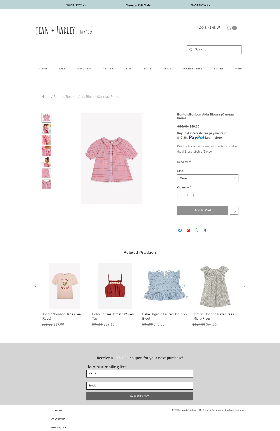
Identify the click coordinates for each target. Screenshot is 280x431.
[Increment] (194, 195)
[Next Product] (244, 285)
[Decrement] (180, 195)
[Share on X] (205, 230)
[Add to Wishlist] (234, 210)
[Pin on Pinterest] (188, 230)
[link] (232, 28)
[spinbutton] (187, 195)
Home (46, 97)
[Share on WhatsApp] (196, 230)
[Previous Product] (35, 285)
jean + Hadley (65, 29)
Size (181, 170)
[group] (140, 295)
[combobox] (207, 178)
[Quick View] (65, 286)
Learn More (213, 137)
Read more (184, 162)
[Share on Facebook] (180, 230)
